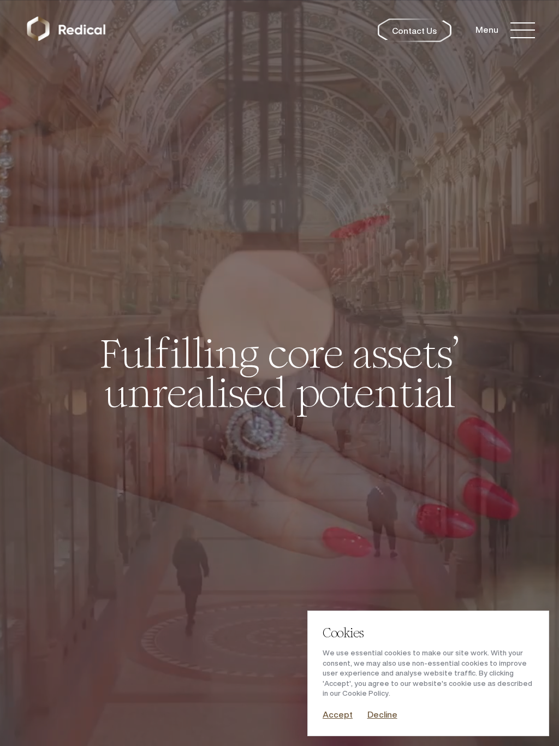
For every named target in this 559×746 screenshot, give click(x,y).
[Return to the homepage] (66, 30)
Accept (338, 714)
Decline (382, 714)
